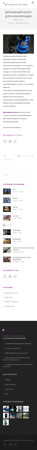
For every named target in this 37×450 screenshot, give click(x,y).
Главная (11, 23)
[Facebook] (5, 141)
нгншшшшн (16, 230)
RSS (6, 394)
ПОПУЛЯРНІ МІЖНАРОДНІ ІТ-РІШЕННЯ (18, 344)
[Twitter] (10, 141)
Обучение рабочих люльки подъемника (22, 258)
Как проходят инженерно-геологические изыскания (18, 365)
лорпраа (15, 216)
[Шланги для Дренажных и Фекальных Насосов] (6, 409)
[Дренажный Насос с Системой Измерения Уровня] (26, 409)
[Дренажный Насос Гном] (12, 415)
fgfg (14, 189)
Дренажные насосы (22, 23)
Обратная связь (10, 384)
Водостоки (8, 297)
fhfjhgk (15, 207)
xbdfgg (15, 198)
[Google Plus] (15, 141)
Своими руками (10, 306)
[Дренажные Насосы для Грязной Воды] (6, 415)
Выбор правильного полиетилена (16, 353)
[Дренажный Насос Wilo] (6, 422)
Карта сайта (9, 389)
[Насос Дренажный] (19, 409)
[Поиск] (32, 175)
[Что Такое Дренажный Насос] (19, 415)
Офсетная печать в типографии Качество (23, 249)
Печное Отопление (11, 302)
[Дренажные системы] (15, 4)
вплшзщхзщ (17, 239)
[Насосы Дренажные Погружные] (26, 415)
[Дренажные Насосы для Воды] (12, 409)
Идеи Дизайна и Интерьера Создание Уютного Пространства (16, 359)
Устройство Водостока (13, 348)
